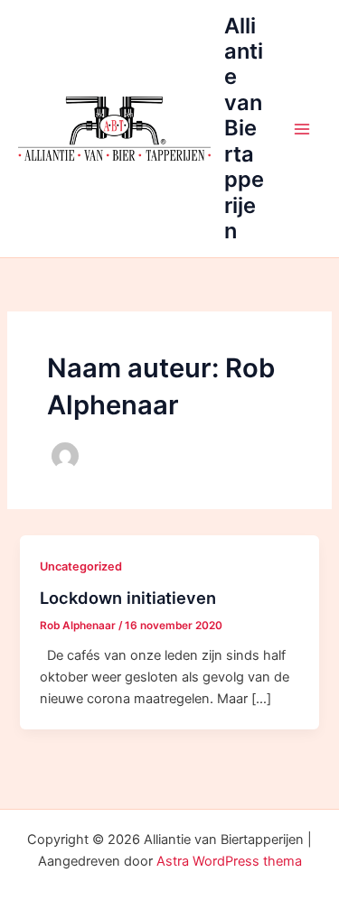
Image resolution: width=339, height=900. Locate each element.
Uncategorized (81, 566)
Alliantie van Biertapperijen (244, 129)
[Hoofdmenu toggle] (302, 129)
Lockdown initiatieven (128, 598)
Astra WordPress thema (229, 861)
